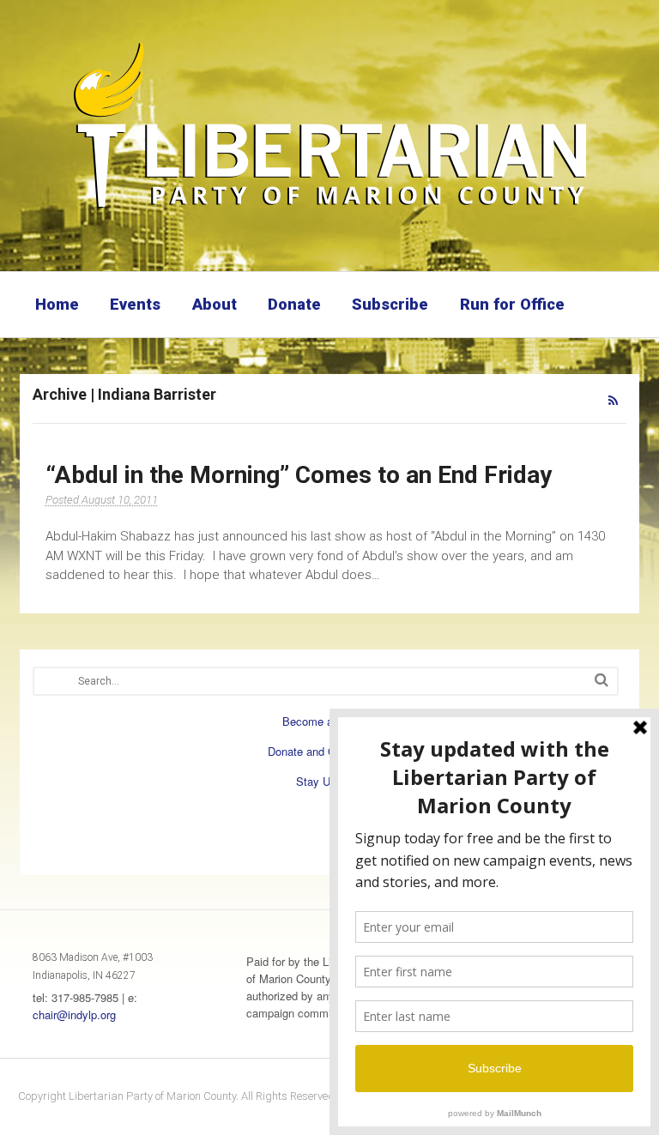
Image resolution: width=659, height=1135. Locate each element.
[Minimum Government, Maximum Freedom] (329, 210)
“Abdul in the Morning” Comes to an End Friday (298, 475)
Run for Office (512, 304)
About (214, 304)
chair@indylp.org (74, 1014)
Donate (294, 304)
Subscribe (390, 304)
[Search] (601, 680)
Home (57, 304)
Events (135, 304)
